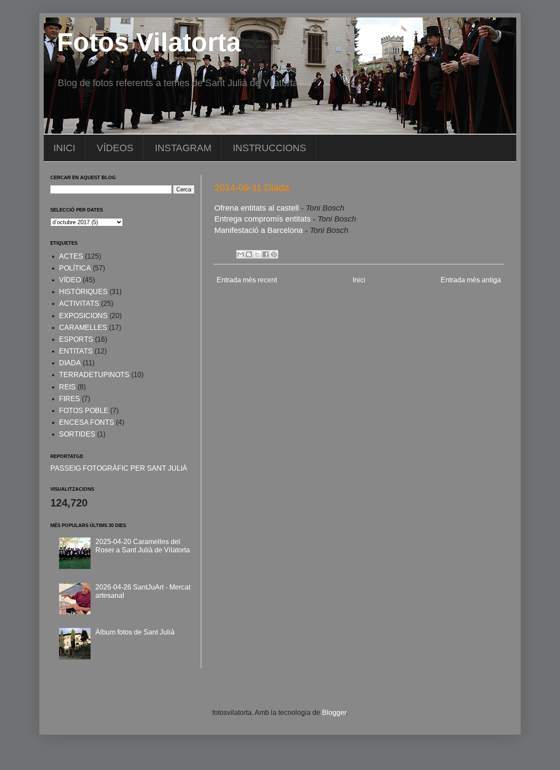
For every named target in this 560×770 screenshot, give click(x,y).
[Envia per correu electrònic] (240, 254)
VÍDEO (70, 280)
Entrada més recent (247, 280)
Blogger (334, 712)
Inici (359, 280)
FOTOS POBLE (83, 410)
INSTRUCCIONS (269, 147)
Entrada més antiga (471, 280)
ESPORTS (76, 339)
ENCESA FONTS (86, 422)
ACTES (71, 256)
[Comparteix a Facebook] (265, 254)
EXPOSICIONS (83, 315)
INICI (64, 147)
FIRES (69, 398)
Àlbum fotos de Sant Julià (135, 632)
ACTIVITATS (79, 303)
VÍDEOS (115, 147)
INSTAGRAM (183, 147)
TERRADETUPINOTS (94, 374)
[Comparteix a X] (257, 254)
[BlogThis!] (249, 254)
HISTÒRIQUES (83, 291)
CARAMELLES (83, 327)
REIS (67, 387)
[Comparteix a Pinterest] (274, 254)
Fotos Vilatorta (149, 42)
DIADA (70, 363)
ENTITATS (76, 351)
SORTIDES (77, 434)
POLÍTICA (75, 268)
